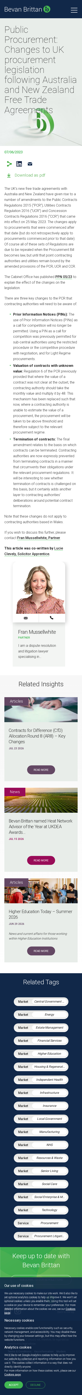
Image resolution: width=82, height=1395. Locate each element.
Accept (14, 1385)
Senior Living (49, 1171)
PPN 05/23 (63, 277)
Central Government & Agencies (50, 1001)
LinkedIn (19, 164)
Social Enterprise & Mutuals (50, 1197)
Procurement (49, 1223)
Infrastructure (49, 1092)
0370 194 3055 (52, 618)
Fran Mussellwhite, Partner (38, 538)
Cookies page (12, 1374)
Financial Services (49, 1040)
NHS (49, 1145)
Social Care (49, 1184)
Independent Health (49, 1079)
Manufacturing (49, 1132)
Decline (35, 1385)
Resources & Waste (49, 1158)
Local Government (49, 1118)
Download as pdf (30, 175)
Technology (49, 1210)
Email (30, 164)
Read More (41, 769)
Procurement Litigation (49, 1236)
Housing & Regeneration (50, 1066)
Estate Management (49, 1027)
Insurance (49, 1105)
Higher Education (49, 1053)
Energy (49, 1014)
